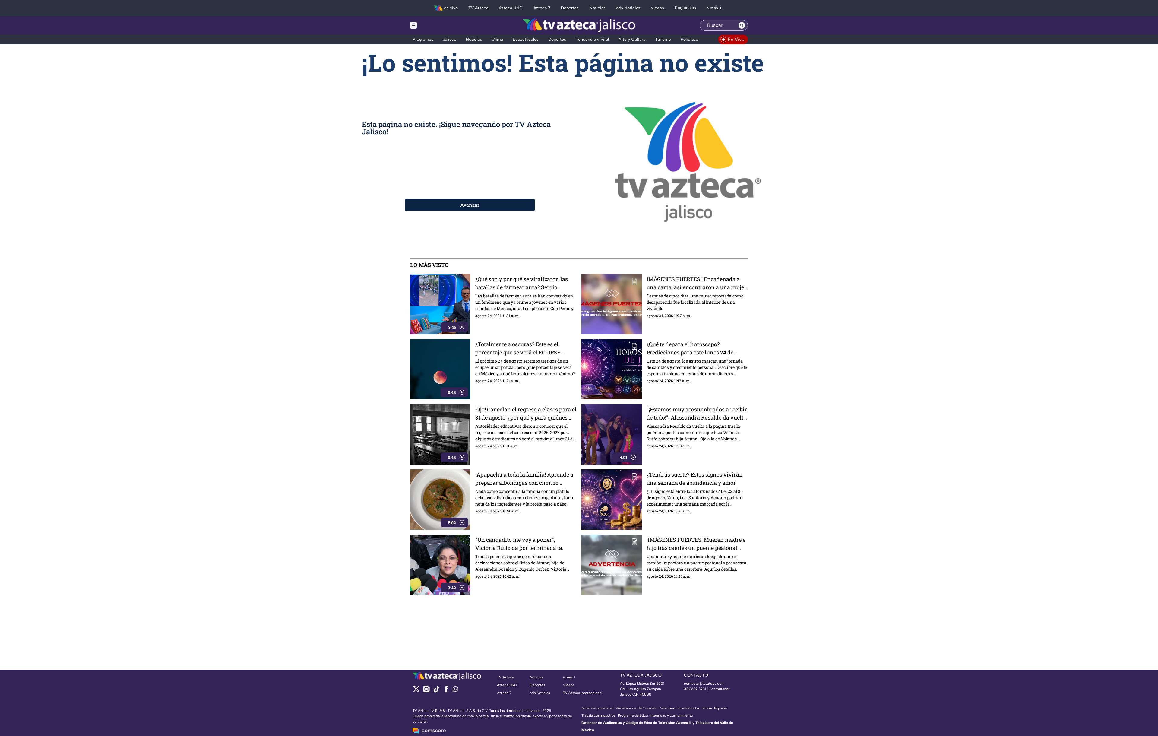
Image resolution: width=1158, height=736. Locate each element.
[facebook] (446, 691)
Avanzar (469, 204)
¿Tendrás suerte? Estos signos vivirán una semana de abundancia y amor (695, 478)
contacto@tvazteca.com (704, 683)
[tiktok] (436, 691)
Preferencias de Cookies (636, 708)
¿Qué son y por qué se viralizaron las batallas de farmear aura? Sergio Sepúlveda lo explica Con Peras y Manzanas (521, 283)
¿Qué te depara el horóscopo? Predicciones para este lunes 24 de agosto (690, 349)
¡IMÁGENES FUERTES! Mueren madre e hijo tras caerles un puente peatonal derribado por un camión (696, 544)
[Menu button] (434, 25)
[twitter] (416, 691)
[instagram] (426, 691)
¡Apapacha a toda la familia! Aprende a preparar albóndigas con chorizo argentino (524, 479)
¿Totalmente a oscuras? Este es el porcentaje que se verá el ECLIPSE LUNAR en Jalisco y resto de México (520, 349)
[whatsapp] (455, 690)
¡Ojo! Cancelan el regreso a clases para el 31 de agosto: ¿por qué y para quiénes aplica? (526, 414)
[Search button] (742, 25)
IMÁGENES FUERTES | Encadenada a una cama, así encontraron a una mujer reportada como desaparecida (696, 283)
